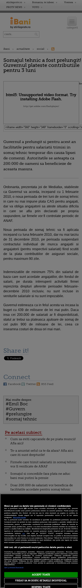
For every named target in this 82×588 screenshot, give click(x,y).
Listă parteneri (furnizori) (13, 567)
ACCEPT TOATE (41, 574)
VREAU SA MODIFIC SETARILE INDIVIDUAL (41, 580)
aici (23, 533)
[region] (41, 541)
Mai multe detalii (19, 517)
